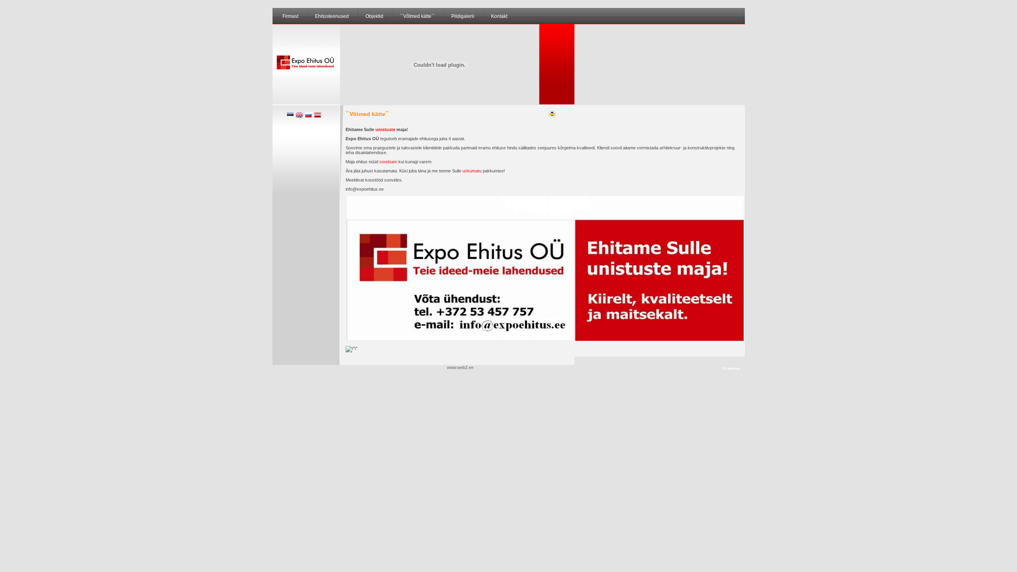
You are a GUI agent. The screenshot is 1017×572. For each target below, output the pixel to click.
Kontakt (499, 16)
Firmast (290, 16)
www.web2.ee (461, 367)
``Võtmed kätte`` (417, 16)
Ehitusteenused (332, 16)
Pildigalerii (462, 16)
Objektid (374, 16)
